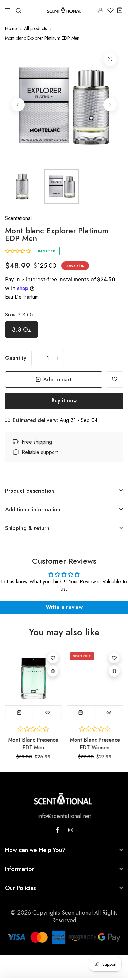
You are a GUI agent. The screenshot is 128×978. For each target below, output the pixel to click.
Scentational (18, 218)
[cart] (120, 10)
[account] (101, 10)
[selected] (19, 712)
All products (35, 28)
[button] (8, 10)
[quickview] (47, 712)
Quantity (15, 358)
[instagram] (70, 830)
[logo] (64, 10)
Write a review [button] (64, 607)
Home (11, 28)
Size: (19, 314)
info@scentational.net (64, 816)
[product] (110, 59)
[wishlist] (110, 10)
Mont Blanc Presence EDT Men (33, 743)
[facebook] (57, 830)
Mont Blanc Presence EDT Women (95, 743)
